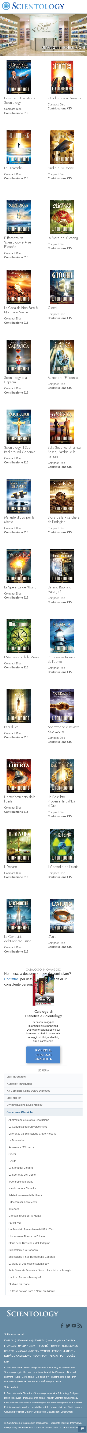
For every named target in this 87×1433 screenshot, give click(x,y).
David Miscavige (12, 1398)
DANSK (69, 1340)
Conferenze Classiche (20, 1112)
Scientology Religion (67, 1393)
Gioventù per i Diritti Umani (17, 1411)
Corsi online (28, 1377)
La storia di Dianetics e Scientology (19, 100)
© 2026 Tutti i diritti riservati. (37, 1423)
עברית (22, 1345)
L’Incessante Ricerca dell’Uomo (61, 659)
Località (41, 1381)
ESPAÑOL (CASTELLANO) (18, 1355)
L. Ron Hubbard (12, 1367)
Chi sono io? (42, 1377)
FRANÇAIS (10, 1346)
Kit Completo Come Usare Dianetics (28, 1090)
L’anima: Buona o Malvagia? (59, 589)
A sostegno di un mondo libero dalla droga (34, 1407)
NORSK (33, 1351)
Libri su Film (14, 1097)
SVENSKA (45, 1351)
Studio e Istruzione (61, 167)
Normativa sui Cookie (30, 1427)
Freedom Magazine (58, 1402)
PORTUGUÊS (67, 1355)
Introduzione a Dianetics (64, 98)
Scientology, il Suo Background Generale (19, 449)
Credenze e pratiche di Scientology (40, 1367)
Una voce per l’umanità (34, 1372)
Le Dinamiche (13, 167)
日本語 (32, 1346)
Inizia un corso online (34, 1398)
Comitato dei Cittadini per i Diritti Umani (53, 1411)
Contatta (31, 1381)
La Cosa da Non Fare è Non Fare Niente (21, 310)
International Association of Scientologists (25, 1402)
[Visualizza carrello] (82, 1429)
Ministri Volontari (57, 1372)
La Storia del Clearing (63, 237)
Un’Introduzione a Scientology (24, 1104)
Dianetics (27, 1393)
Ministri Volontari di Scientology (62, 1398)
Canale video (67, 1367)
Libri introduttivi (16, 1076)
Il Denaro (10, 866)
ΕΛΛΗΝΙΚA (40, 1355)
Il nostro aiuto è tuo (60, 1377)
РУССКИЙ (43, 1346)
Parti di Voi (11, 726)
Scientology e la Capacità (15, 380)
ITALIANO (53, 1355)
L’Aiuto (52, 936)
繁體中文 (55, 1346)
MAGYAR (22, 1351)
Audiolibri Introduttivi (19, 1083)
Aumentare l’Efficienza (63, 377)
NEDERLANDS (70, 1346)
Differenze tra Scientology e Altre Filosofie (17, 242)
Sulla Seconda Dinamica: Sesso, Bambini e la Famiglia (65, 452)
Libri (17, 1377)
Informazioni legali (73, 1427)
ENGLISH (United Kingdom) (49, 1340)
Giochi (52, 307)
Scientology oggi (12, 1372)
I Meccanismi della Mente (21, 657)
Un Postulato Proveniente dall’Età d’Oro (61, 801)
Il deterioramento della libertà (19, 799)
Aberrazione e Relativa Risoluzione (63, 729)
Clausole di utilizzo (52, 1427)
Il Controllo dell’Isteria (63, 866)
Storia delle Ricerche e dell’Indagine (64, 519)
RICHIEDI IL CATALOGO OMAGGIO (43, 1055)
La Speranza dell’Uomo (20, 587)
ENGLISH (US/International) (18, 1340)
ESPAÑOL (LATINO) (62, 1351)
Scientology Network (44, 1393)
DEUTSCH (9, 1351)
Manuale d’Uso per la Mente (19, 519)
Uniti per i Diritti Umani (69, 1407)
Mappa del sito (54, 1381)
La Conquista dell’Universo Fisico (17, 938)
